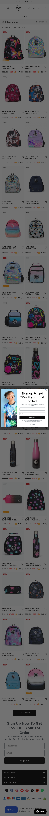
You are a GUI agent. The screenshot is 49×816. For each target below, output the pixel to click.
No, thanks (32, 424)
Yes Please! (32, 417)
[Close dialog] (46, 390)
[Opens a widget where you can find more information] (40, 812)
